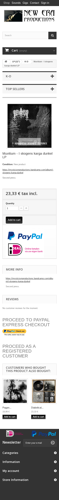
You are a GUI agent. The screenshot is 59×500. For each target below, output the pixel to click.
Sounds (16, 2)
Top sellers (15, 89)
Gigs (25, 2)
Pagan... (6, 407)
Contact (34, 2)
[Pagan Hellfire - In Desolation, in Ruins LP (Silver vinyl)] (15, 391)
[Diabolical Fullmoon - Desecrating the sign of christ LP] (44, 391)
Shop (6, 2)
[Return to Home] (6, 62)
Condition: (7, 164)
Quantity (10, 203)
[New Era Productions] (29, 16)
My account (10, 471)
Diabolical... (37, 407)
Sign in (45, 2)
